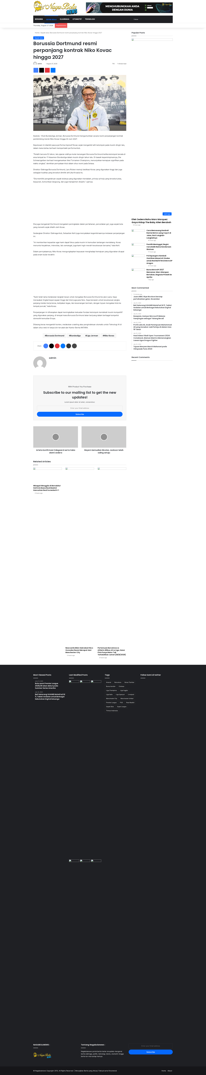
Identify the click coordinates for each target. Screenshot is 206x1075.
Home (36, 33)
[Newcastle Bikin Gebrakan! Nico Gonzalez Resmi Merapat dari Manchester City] (79, 556)
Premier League (111, 702)
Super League (121, 706)
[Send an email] (42, 64)
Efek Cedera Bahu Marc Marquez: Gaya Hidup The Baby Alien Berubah (151, 221)
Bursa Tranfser (129, 682)
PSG (121, 702)
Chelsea (121, 686)
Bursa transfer (110, 686)
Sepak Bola (110, 706)
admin (40, 64)
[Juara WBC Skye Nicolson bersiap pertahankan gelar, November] (74, 683)
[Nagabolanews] (55, 8)
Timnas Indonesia (112, 710)
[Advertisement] (79, 203)
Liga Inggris (124, 690)
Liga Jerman (92, 335)
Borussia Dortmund (55, 335)
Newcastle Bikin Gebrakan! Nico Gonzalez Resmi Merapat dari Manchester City (79, 650)
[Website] (50, 362)
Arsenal (108, 682)
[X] (41, 70)
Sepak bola (51, 19)
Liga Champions (111, 690)
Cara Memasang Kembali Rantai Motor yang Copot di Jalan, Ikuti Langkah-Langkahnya (159, 234)
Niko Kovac (109, 335)
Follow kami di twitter (151, 675)
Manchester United (127, 698)
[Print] (74, 346)
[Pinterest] (47, 70)
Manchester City (111, 698)
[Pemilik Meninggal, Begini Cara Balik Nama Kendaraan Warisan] (138, 247)
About (170, 1071)
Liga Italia (109, 694)
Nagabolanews (40, 1071)
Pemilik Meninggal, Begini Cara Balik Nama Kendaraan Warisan (159, 247)
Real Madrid (130, 702)
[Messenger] (53, 70)
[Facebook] (35, 70)
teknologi (90, 19)
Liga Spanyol (120, 694)
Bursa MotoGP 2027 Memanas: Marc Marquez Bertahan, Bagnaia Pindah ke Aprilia (159, 273)
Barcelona (117, 682)
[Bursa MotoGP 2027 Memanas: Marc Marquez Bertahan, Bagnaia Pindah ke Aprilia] (138, 272)
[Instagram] (88, 1060)
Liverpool (131, 694)
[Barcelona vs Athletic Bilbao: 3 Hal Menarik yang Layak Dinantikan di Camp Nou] (96, 769)
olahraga (64, 19)
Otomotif (77, 19)
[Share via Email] (68, 346)
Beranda (39, 19)
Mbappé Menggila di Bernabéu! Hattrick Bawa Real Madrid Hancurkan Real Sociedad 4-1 (47, 487)
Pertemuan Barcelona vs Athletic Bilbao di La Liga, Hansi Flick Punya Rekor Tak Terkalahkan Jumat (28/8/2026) (112, 651)
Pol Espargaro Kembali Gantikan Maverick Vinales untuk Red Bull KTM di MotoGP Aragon (159, 259)
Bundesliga (75, 335)
